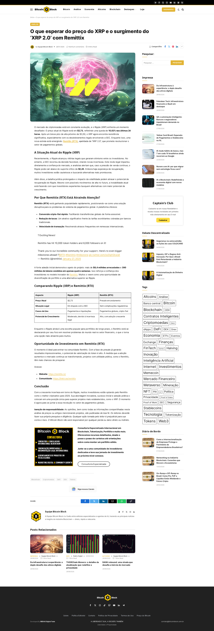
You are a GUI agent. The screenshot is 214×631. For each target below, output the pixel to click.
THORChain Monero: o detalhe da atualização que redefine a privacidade (82, 565)
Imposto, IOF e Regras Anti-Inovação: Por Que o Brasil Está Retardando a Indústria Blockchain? (168, 258)
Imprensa (34, 556)
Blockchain (115, 9)
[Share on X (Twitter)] (169, 47)
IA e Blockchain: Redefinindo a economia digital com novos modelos (170, 182)
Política (169, 391)
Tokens (72, 479)
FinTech (150, 348)
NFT (147, 391)
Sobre (65, 615)
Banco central (151, 303)
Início (32, 17)
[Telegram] (21, 165)
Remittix (73, 274)
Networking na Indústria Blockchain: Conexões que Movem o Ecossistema (168, 460)
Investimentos (170, 366)
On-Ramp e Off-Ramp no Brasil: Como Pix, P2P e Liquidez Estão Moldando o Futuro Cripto (168, 477)
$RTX (62, 254)
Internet (150, 367)
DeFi (59, 479)
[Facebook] (21, 133)
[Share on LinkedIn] (177, 47)
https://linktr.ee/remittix (64, 378)
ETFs (165, 335)
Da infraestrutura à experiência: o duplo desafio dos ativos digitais (46, 563)
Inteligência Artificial (158, 360)
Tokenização (173, 414)
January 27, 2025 (72, 258)
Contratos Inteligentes (161, 316)
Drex (173, 329)
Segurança (173, 402)
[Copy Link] (21, 177)
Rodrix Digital (77, 556)
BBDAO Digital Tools (47, 621)
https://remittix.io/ (57, 374)
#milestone (82, 254)
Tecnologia (153, 414)
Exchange (149, 342)
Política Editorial (78, 615)
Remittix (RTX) (70, 141)
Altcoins (102, 9)
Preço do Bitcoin (144, 615)
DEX (65, 479)
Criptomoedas (48, 479)
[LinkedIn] (21, 146)
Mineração (170, 385)
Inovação (151, 354)
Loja (142, 9)
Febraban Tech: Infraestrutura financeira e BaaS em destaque (169, 104)
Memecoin (150, 373)
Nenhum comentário (76, 47)
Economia (89, 9)
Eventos (175, 335)
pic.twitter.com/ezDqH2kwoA (104, 254)
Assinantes (169, 9)
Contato (91, 615)
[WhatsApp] (21, 171)
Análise (77, 9)
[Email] (21, 158)
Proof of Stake (167, 397)
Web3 (164, 421)
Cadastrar (163, 220)
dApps (147, 329)
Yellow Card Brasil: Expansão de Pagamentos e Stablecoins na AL (169, 138)
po (160, 392)
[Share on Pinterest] (173, 47)
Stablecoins (152, 408)
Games (161, 349)
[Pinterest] (21, 152)
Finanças (166, 342)
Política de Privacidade (108, 615)
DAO (173, 323)
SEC (162, 402)
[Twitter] (21, 139)
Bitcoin (66, 9)
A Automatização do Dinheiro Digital (169, 273)
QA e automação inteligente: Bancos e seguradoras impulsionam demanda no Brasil (169, 121)
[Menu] (31, 9)
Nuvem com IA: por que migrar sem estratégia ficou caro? (170, 167)
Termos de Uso (127, 615)
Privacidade (150, 397)
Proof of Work (150, 402)
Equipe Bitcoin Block (45, 47)
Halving (172, 348)
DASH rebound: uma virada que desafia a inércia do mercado (117, 563)
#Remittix (71, 254)
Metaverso (152, 385)
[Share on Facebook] (165, 47)
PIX (155, 391)
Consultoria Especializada (93, 464)
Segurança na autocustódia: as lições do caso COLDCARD (169, 242)
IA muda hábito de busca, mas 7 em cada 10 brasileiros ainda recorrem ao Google (170, 153)
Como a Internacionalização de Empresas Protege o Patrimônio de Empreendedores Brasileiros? (169, 443)
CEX (167, 310)
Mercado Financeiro (159, 379)
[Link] (46, 9)
